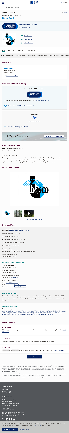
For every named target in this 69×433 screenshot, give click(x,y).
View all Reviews (34, 357)
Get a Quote (12, 50)
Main (3, 51)
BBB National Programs (9, 415)
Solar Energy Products (9, 313)
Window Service (23, 314)
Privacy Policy (37, 425)
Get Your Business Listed (9, 400)
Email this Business (12, 283)
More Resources (54, 56)
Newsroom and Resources (10, 405)
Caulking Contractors (59, 311)
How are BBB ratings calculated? (17, 127)
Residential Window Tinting (25, 313)
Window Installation (27, 311)
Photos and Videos (7, 56)
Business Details (20, 56)
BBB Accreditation (7, 402)
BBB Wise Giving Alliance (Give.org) (13, 414)
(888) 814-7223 (15, 278)
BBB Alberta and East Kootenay (19, 230)
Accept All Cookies (10, 430)
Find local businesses (12, 7)
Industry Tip (31, 56)
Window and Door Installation (11, 311)
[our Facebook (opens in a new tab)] (10, 420)
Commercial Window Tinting (43, 313)
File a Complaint (7, 393)
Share (65, 12)
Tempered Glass (12, 314)
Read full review (59, 350)
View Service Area (12, 76)
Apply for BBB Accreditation (10, 403)
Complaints (30, 50)
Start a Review (6, 391)
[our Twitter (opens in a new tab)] (3, 420)
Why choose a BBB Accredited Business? (21, 106)
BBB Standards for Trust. (42, 100)
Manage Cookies (25, 429)
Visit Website (28, 36)
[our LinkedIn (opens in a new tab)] (6, 420)
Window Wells (32, 314)
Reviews (21, 50)
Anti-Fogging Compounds (46, 314)
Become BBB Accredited (54, 136)
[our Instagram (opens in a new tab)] (14, 420)
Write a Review (28, 43)
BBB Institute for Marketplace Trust (13, 412)
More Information (34, 121)
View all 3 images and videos (34, 219)
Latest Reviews (42, 56)
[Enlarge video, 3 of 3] (29, 213)
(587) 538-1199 (28, 39)
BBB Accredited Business (28, 25)
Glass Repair (48, 311)
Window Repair (39, 311)
